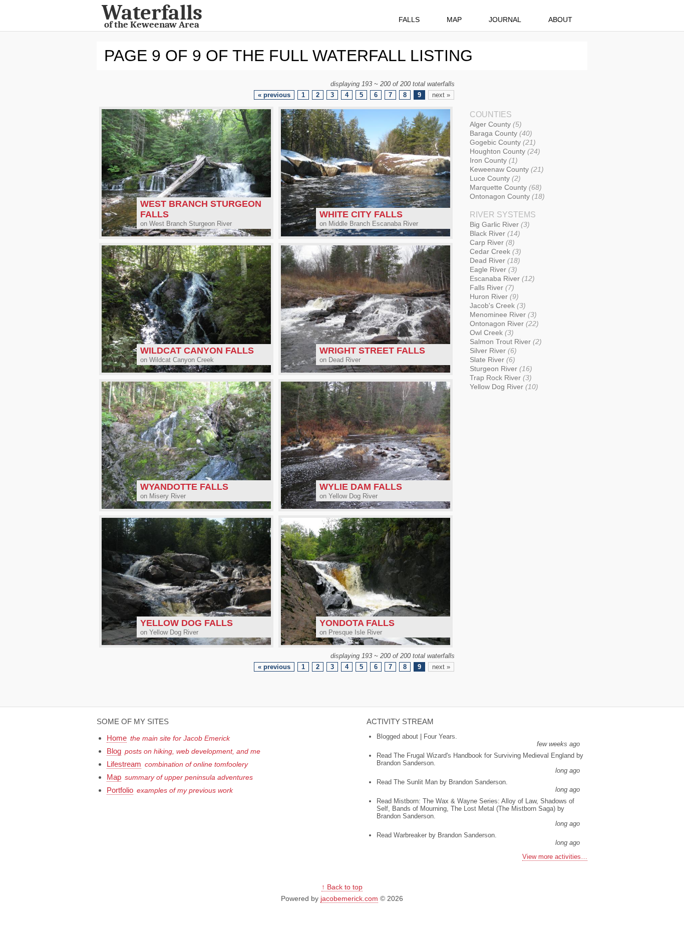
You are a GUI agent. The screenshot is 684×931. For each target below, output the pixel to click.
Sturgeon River (500, 369)
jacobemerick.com (349, 898)
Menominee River (502, 315)
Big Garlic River (498, 224)
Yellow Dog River (503, 387)
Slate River (491, 360)
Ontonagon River (503, 324)
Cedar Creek (494, 251)
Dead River (494, 260)
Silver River (492, 351)
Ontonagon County (506, 196)
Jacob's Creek (496, 305)
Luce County (494, 178)
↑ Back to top (342, 887)
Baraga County (500, 133)
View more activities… (554, 856)
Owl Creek (490, 333)
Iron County (492, 160)
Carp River (491, 242)
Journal (505, 20)
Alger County (494, 124)
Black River (494, 233)
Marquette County (504, 187)
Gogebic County (501, 142)
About (560, 20)
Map (454, 20)
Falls (409, 20)
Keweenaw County (505, 169)
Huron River (493, 296)
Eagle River (492, 269)
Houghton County (504, 151)
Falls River (491, 287)
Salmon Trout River (504, 342)
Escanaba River (501, 278)
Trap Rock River (499, 378)
